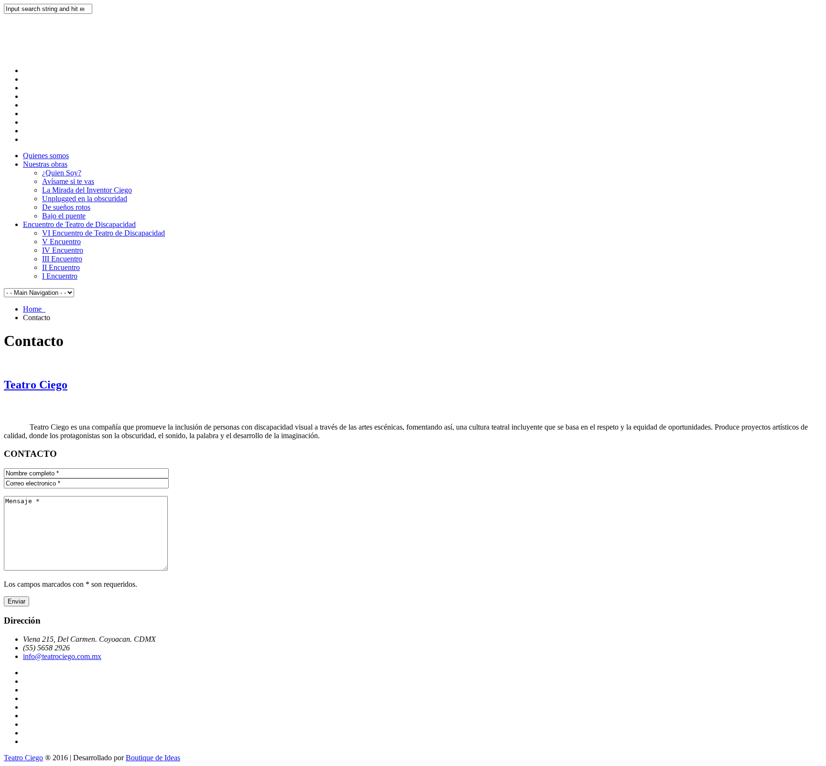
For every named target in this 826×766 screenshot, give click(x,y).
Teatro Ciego (23, 758)
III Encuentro (62, 259)
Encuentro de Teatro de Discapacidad (79, 224)
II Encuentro (61, 267)
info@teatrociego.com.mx (62, 656)
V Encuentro (61, 241)
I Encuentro (59, 276)
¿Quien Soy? (61, 173)
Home (34, 309)
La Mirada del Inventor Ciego (87, 190)
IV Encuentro (62, 250)
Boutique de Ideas (153, 758)
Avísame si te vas (68, 181)
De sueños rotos (66, 207)
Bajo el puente (64, 216)
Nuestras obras (45, 164)
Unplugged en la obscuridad (84, 198)
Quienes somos (46, 155)
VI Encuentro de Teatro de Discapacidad (103, 233)
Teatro (35, 384)
